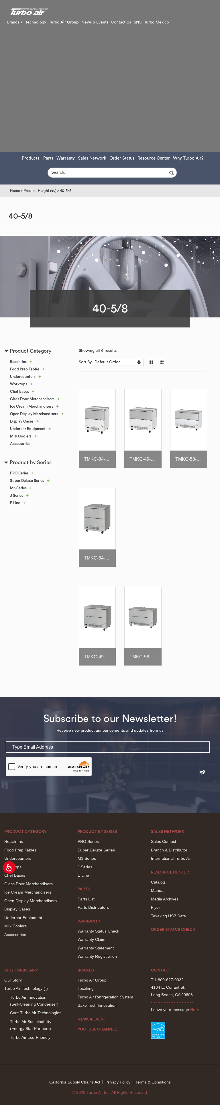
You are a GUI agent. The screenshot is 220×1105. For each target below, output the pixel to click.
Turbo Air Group (63, 22)
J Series (16, 495)
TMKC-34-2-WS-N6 (104, 459)
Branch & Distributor (169, 850)
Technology (35, 22)
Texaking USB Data (168, 916)
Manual (157, 890)
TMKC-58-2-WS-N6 (195, 459)
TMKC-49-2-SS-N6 (103, 656)
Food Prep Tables (25, 369)
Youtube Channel (97, 1029)
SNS (138, 22)
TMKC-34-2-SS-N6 (103, 558)
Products (30, 158)
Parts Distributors (93, 907)
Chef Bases (19, 391)
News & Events (94, 22)
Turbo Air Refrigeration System (105, 997)
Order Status (121, 158)
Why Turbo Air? (188, 158)
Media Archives (164, 899)
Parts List (86, 899)
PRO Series (19, 473)
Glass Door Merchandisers (32, 399)
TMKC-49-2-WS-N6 (149, 459)
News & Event (92, 1019)
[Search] (172, 173)
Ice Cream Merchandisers (31, 406)
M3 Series (18, 488)
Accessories (20, 443)
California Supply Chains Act (74, 1082)
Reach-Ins (18, 362)
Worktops (18, 384)
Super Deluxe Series (27, 480)
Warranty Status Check (98, 931)
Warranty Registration (97, 956)
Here (194, 1009)
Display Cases (22, 421)
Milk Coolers (21, 436)
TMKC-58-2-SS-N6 (148, 656)
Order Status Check (173, 930)
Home (15, 191)
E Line (15, 503)
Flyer (155, 907)
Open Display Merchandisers (34, 414)
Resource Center (154, 158)
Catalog (158, 882)
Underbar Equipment (28, 429)
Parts (48, 158)
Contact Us (121, 22)
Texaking (86, 988)
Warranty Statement (96, 948)
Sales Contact (163, 841)
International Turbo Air (171, 858)
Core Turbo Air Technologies (35, 1012)
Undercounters (23, 376)
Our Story (13, 980)
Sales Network (92, 158)
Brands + (15, 22)
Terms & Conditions (153, 1082)
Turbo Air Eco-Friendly (30, 1037)
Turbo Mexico (156, 22)
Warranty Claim (91, 939)
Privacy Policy (117, 1082)
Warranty (65, 158)
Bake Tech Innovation (97, 1005)
